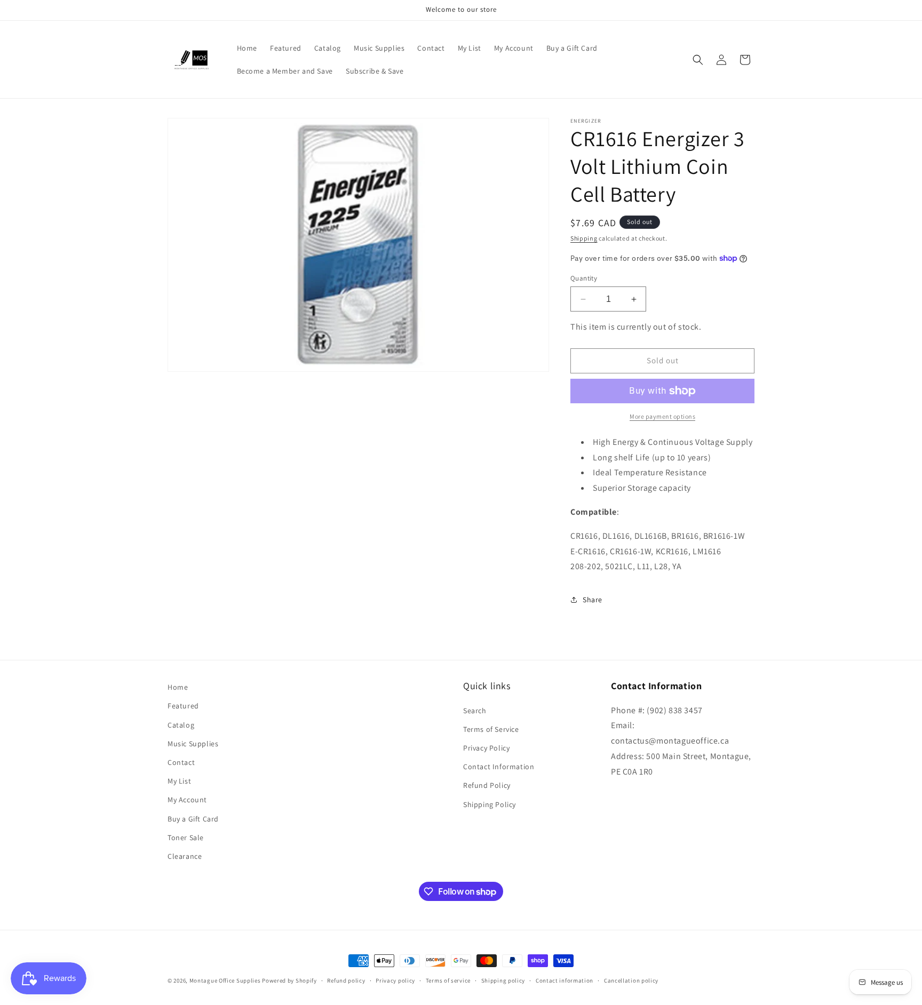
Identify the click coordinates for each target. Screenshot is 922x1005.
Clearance (185, 856)
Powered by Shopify (289, 980)
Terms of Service (491, 729)
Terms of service (448, 980)
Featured (183, 706)
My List (179, 781)
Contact (181, 762)
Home (178, 687)
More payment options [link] (662, 416)
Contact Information (498, 766)
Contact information (564, 980)
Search (475, 710)
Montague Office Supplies (225, 980)
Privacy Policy (486, 748)
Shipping (584, 238)
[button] (698, 59)
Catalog (181, 725)
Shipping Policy (489, 804)
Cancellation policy (631, 980)
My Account (187, 799)
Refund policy (346, 980)
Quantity (583, 278)
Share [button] (592, 599)
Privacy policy (395, 980)
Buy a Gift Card (193, 819)
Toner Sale (186, 837)
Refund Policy (487, 785)
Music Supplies (193, 743)
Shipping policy (503, 980)
